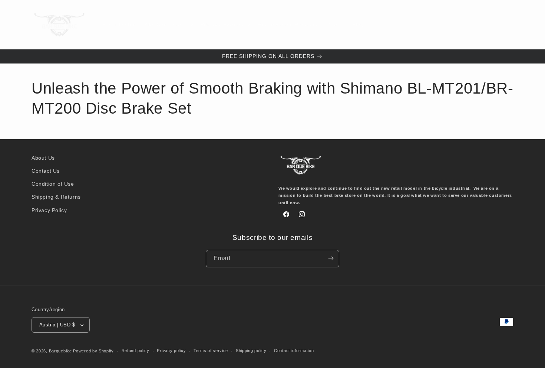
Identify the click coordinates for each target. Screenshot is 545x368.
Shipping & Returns (56, 197)
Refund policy (135, 351)
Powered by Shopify (93, 351)
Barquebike (60, 351)
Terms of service (211, 351)
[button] (167, 24)
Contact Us (46, 171)
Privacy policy (171, 351)
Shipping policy (251, 351)
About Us (43, 158)
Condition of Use (53, 184)
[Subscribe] (331, 258)
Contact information (294, 351)
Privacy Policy (49, 210)
